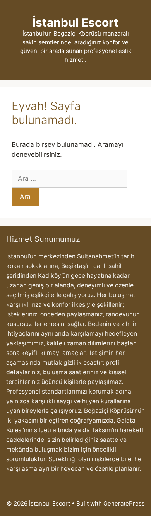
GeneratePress (124, 503)
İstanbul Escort (75, 22)
